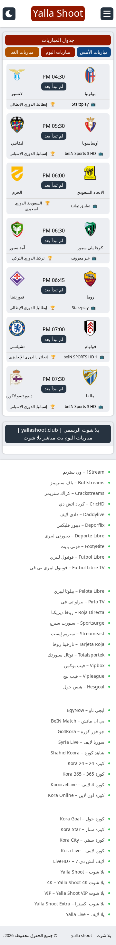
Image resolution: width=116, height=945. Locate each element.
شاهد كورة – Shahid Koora (77, 753)
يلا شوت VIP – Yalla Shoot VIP (74, 893)
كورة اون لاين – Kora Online (76, 795)
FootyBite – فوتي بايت (82, 546)
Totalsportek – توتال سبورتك (76, 655)
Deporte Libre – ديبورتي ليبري (74, 536)
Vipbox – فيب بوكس (84, 665)
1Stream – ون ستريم (83, 472)
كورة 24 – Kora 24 (86, 763)
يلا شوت (104, 935)
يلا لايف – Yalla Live (85, 914)
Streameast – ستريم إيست (77, 633)
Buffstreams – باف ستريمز (77, 482)
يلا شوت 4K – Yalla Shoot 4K (75, 882)
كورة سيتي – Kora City (82, 840)
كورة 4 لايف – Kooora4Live (77, 784)
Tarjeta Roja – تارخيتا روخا (78, 644)
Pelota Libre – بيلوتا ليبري (79, 591)
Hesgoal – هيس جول (83, 687)
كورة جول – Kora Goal (82, 819)
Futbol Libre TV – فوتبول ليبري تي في (67, 567)
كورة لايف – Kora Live (82, 850)
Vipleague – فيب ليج (83, 676)
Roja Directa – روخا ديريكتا (77, 612)
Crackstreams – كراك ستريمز (74, 493)
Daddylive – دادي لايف (82, 514)
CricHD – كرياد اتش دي (81, 504)
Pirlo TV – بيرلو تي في (82, 602)
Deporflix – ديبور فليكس (80, 525)
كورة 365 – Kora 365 (83, 774)
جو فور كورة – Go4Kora (81, 731)
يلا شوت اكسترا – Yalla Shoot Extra (69, 904)
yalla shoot (81, 935)
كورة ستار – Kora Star (82, 829)
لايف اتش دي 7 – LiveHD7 (78, 861)
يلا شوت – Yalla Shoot (82, 872)
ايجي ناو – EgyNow (85, 710)
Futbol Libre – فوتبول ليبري (77, 557)
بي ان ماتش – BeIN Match (77, 721)
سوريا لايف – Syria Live (81, 742)
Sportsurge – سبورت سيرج (77, 623)
